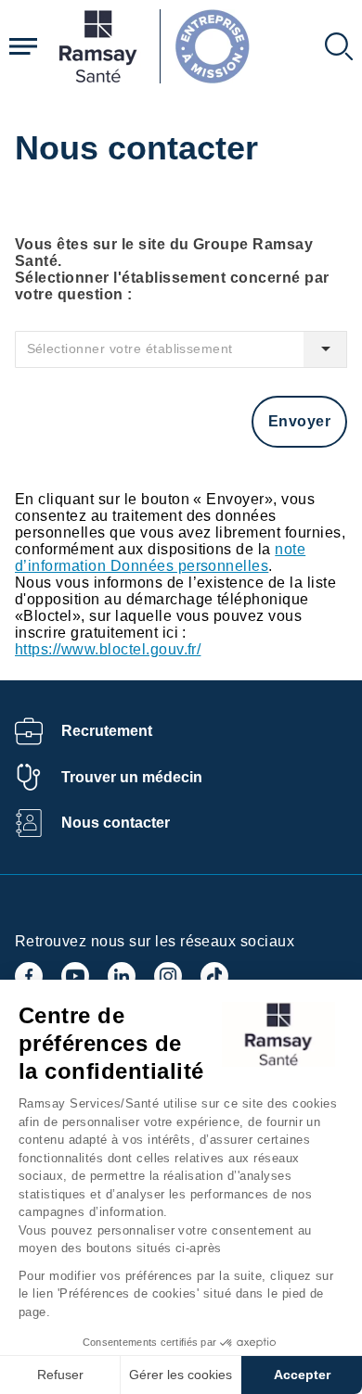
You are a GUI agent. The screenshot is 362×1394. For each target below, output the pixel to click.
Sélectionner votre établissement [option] (130, 349)
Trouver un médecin (131, 777)
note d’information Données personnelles (160, 557)
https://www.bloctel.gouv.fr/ (107, 649)
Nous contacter (115, 822)
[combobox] (181, 349)
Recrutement (106, 731)
